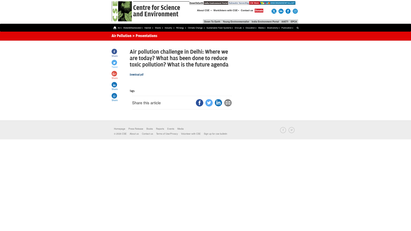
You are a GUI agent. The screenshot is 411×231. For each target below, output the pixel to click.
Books (149, 129)
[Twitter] (273, 11)
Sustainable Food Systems (219, 28)
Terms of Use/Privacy (167, 134)
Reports (160, 129)
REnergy (180, 28)
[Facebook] (287, 11)
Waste (158, 28)
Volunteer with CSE (191, 134)
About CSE (203, 10)
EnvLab (238, 28)
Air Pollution (121, 36)
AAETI (284, 21)
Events (170, 129)
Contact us (247, 10)
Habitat (148, 28)
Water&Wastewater (132, 28)
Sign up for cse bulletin (215, 134)
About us (134, 134)
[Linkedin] (280, 11)
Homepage (119, 129)
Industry (169, 28)
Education (250, 28)
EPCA (294, 21)
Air (119, 28)
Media (261, 28)
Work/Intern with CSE (225, 10)
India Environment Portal (265, 21)
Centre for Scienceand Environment (156, 11)
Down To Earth (212, 21)
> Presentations (144, 36)
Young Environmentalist (236, 21)
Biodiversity (272, 28)
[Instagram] (295, 11)
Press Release (135, 129)
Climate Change (195, 28)
